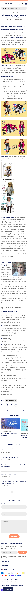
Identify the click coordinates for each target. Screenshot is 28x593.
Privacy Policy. (4, 557)
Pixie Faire (7, 585)
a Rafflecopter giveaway (7, 256)
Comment (4, 518)
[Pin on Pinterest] (16, 405)
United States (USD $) (8, 569)
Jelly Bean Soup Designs (12, 307)
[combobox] (14, 8)
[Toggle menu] (2, 4)
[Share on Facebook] (7, 405)
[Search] (25, 8)
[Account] (20, 4)
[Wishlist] (23, 4)
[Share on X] (11, 405)
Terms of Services (20, 556)
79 (23, 492)
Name (3, 503)
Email (3, 511)
